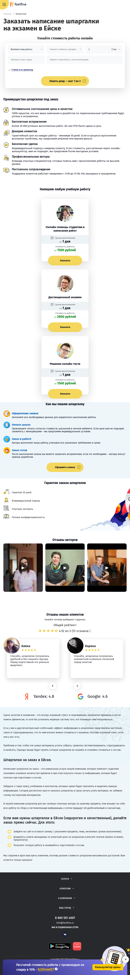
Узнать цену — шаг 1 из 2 (65, 81)
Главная (7, 14)
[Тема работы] (84, 61)
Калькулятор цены (108, 967)
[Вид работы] (26, 50)
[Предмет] (65, 50)
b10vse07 (46, 969)
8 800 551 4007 (117, 4)
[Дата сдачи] (26, 61)
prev (53, 686)
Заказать (65, 260)
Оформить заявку (65, 467)
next (77, 686)
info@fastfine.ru (65, 922)
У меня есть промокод (22, 70)
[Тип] (115, 50)
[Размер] (97, 50)
